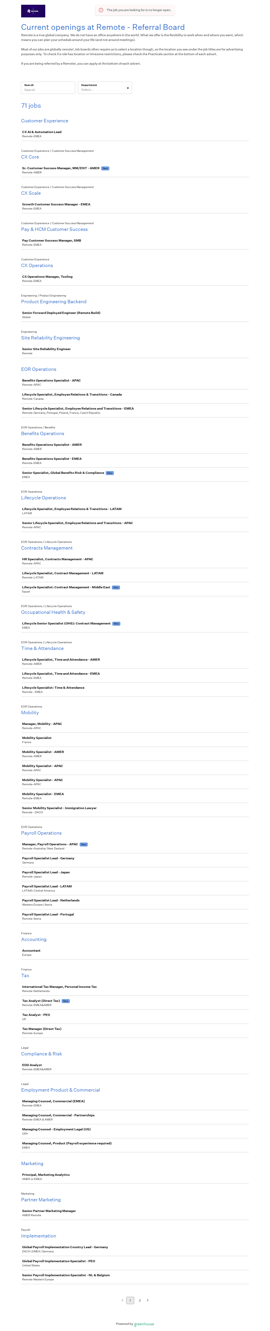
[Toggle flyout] (128, 88)
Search (29, 85)
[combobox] (81, 90)
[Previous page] (122, 1300)
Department (89, 85)
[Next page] (147, 1300)
